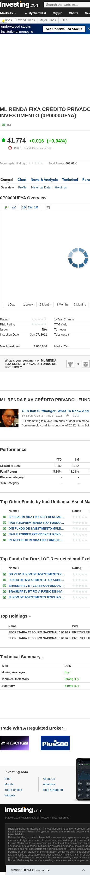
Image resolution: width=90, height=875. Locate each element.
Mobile (9, 784)
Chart (22, 179)
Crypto (57, 13)
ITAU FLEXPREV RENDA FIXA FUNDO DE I (37, 523)
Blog (8, 779)
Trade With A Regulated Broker (31, 728)
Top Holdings (13, 616)
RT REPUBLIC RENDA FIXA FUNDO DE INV (37, 540)
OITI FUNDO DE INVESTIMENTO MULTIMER (37, 528)
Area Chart (13, 207)
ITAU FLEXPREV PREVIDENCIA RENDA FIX (37, 534)
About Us (49, 779)
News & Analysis (44, 179)
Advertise (49, 784)
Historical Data (40, 187)
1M (36, 207)
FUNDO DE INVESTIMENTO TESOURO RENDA (37, 597)
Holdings (61, 187)
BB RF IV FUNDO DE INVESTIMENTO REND (37, 574)
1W (30, 207)
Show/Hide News (47, 207)
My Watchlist (37, 13)
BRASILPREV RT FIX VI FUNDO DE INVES (37, 591)
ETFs (64, 20)
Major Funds (48, 20)
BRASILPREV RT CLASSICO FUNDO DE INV (37, 586)
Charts (73, 13)
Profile (22, 187)
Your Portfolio (13, 790)
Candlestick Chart (7, 207)
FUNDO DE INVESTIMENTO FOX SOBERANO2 (37, 580)
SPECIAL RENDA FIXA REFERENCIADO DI (37, 517)
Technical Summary (20, 656)
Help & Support (53, 790)
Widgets (10, 795)
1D (24, 207)
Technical (70, 179)
